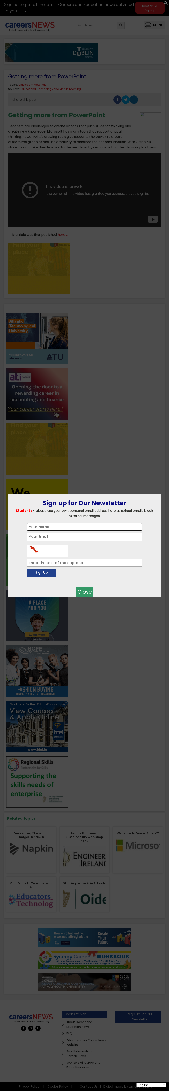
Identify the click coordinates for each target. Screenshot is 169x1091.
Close (84, 592)
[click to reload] (47, 550)
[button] (166, 4)
